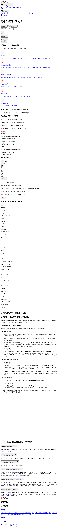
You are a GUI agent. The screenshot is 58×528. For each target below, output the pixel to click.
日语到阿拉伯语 (5, 425)
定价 (24, 7)
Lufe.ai (49, 494)
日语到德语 (4, 415)
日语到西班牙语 (5, 417)
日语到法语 (4, 418)
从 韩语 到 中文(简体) (26, 514)
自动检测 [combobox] (3, 26)
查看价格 (9, 451)
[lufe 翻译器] (29, 2)
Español (17, 13)
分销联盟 (3, 524)
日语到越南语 (4, 428)
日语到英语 (4, 410)
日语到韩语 (4, 413)
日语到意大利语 (5, 421)
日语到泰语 (4, 439)
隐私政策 (7, 524)
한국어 (9, 13)
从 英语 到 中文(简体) (6, 513)
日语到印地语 (4, 426)
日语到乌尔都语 (5, 429)
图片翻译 (11, 7)
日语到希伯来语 (5, 434)
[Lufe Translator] (29, 498)
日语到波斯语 (4, 437)
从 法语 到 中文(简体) (15, 514)
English (2, 13)
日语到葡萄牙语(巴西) (6, 420)
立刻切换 (3, 131)
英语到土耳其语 (5, 406)
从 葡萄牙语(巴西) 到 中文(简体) (43, 513)
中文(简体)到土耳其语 (6, 409)
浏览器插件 (18, 475)
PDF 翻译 (18, 7)
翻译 (2, 33)
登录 (2, 8)
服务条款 (12, 524)
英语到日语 (4, 404)
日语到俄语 (4, 423)
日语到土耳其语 (5, 432)
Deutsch (13, 13)
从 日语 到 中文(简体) (17, 513)
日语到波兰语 (4, 431)
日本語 (6, 13)
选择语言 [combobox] (13, 26)
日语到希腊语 (4, 440)
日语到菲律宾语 (5, 436)
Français (21, 13)
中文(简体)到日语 (5, 407)
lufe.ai (13, 475)
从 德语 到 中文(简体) (29, 513)
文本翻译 (4, 7)
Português (25, 13)
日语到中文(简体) (5, 412)
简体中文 (30, 13)
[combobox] (4, 36)
